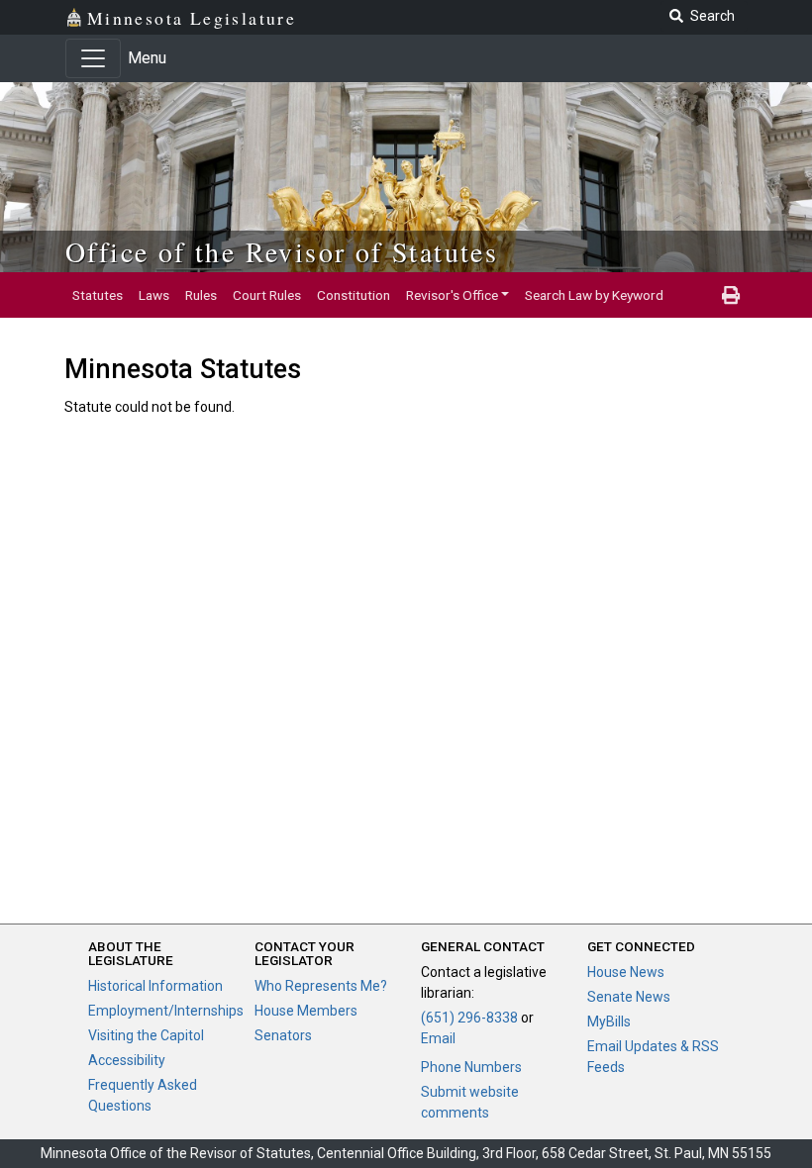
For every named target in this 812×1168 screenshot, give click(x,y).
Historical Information (155, 986)
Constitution (353, 295)
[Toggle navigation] (93, 58)
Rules (201, 295)
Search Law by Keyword (594, 295)
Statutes (97, 295)
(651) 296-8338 (469, 1017)
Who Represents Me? (320, 986)
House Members (305, 1011)
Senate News (628, 997)
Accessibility (126, 1060)
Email (438, 1038)
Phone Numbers (471, 1067)
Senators (283, 1035)
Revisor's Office (452, 295)
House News (625, 972)
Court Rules (267, 295)
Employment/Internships (166, 1011)
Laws (154, 295)
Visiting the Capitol (146, 1035)
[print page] (731, 295)
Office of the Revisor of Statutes (281, 251)
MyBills (609, 1021)
